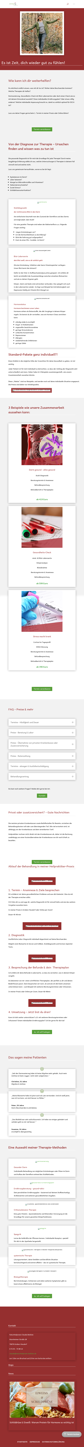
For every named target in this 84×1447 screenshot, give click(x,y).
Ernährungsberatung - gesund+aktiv (29, 1188)
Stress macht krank (42, 636)
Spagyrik (17, 1234)
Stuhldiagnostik (20, 207)
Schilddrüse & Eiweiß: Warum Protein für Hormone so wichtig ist (42, 1422)
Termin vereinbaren (42, 129)
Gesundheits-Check (42, 552)
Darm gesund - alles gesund (42, 469)
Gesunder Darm (20, 1167)
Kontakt (42, 795)
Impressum (35, 1441)
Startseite (22, 1441)
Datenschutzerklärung (53, 1441)
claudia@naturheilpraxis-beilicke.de (22, 1353)
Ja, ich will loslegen (42, 1031)
